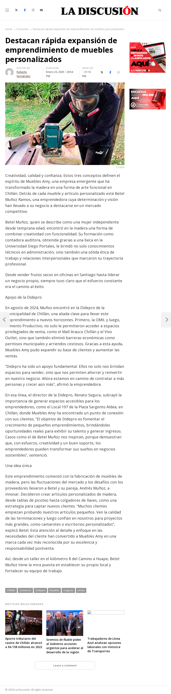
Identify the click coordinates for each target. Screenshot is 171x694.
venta (81, 590)
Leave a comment (65, 665)
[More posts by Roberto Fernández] (9, 70)
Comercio (25, 590)
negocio (68, 590)
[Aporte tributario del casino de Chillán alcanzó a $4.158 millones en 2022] (23, 613)
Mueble (54, 590)
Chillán (11, 590)
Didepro (40, 590)
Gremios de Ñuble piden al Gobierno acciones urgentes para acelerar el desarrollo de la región (64, 646)
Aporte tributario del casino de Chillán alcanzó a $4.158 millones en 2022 (23, 643)
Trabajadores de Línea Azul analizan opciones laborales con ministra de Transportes (104, 645)
